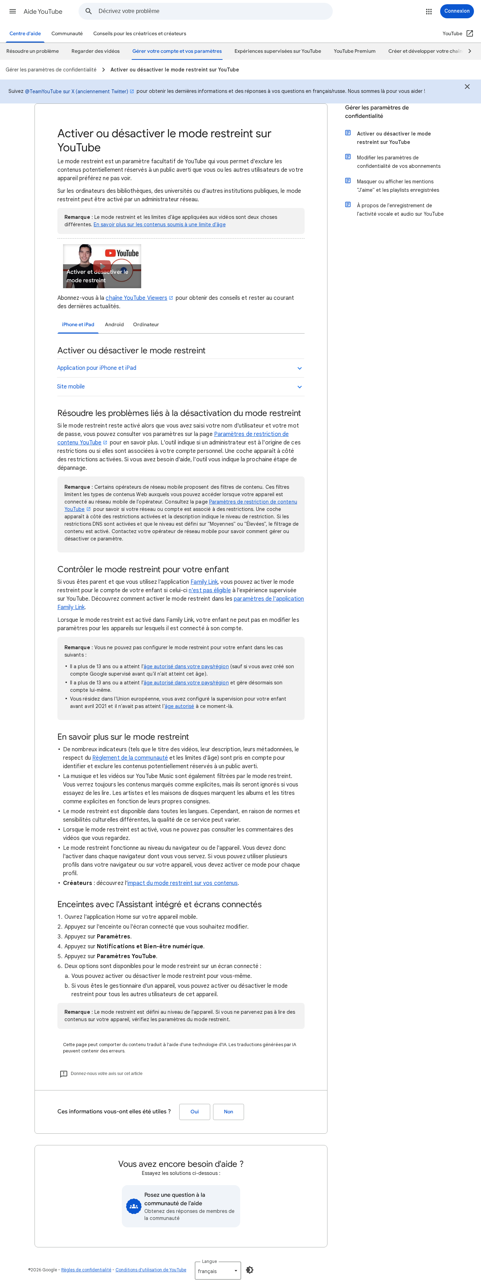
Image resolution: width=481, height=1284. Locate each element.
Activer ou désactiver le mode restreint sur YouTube (394, 138)
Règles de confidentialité (86, 1269)
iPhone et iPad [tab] (78, 325)
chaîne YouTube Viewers (136, 298)
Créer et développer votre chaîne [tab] (426, 51)
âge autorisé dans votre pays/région (186, 666)
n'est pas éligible (210, 590)
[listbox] (218, 1270)
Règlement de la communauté (130, 757)
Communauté (67, 34)
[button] (12, 11)
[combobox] (215, 11)
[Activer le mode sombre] (249, 1269)
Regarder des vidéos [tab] (95, 51)
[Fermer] (467, 87)
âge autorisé (179, 706)
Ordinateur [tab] (146, 325)
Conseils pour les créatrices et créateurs (139, 34)
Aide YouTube (43, 11)
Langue (209, 1261)
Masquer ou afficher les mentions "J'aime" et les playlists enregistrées (398, 185)
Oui (194, 1112)
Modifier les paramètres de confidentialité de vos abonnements (399, 161)
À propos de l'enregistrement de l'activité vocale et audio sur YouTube (400, 209)
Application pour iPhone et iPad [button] (96, 368)
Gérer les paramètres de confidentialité (377, 112)
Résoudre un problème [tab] (32, 51)
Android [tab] (114, 325)
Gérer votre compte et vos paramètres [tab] (177, 51)
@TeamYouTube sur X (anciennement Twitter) (76, 91)
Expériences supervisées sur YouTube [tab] (278, 51)
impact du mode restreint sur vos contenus (182, 883)
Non (228, 1112)
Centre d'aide (25, 34)
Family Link (204, 582)
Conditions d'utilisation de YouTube (150, 1269)
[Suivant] (466, 51)
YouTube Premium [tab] (355, 51)
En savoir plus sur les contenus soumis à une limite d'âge (160, 224)
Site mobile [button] (71, 386)
